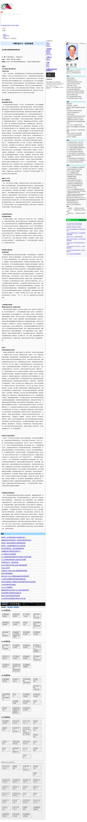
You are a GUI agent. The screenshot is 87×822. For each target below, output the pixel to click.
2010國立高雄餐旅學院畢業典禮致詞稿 (13, 579)
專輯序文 (48, 58)
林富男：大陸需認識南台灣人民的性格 (13, 546)
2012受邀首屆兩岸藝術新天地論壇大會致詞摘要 (16, 557)
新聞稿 (47, 45)
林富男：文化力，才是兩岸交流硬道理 (75, 236)
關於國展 (5, 25)
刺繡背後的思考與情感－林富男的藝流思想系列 (16, 540)
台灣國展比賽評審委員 (51, 69)
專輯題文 (48, 59)
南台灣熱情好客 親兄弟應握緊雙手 (12, 548)
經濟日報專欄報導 (7, 573)
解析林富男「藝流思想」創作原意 (74, 226)
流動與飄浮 (16, 607)
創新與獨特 (10, 607)
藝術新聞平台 (49, 70)
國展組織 (48, 51)
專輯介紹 (10, 25)
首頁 (2, 25)
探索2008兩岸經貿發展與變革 (10, 595)
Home (4, 34)
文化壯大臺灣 (5, 568)
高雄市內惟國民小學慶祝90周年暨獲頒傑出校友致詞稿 (18, 582)
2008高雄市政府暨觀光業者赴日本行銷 (13, 598)
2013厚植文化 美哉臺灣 (8, 554)
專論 (13, 25)
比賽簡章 (48, 46)
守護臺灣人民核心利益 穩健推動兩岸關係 (14, 570)
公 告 (47, 42)
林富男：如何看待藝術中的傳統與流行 (13, 537)
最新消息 (48, 43)
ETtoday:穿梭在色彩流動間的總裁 (74, 253)
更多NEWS (82, 220)
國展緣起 (48, 50)
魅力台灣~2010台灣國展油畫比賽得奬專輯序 (15, 576)
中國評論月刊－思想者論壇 (9, 562)
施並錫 (47, 66)
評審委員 (17, 25)
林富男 (47, 63)
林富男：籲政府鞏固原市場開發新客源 (13, 543)
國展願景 (48, 53)
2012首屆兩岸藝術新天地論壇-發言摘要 (13, 559)
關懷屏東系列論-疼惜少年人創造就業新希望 (15, 590)
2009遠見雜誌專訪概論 (8, 584)
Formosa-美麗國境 (6, 587)
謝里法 (47, 65)
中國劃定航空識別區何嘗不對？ (11, 551)
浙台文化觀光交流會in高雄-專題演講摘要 (14, 565)
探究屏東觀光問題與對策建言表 (11, 593)
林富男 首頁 (6, 35)
